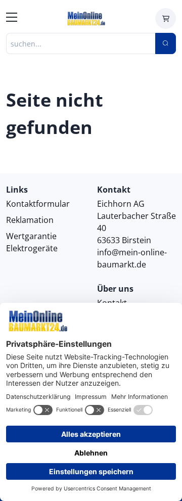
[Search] (165, 43)
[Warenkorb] (165, 18)
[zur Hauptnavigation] (11, 19)
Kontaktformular (38, 203)
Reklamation (30, 219)
